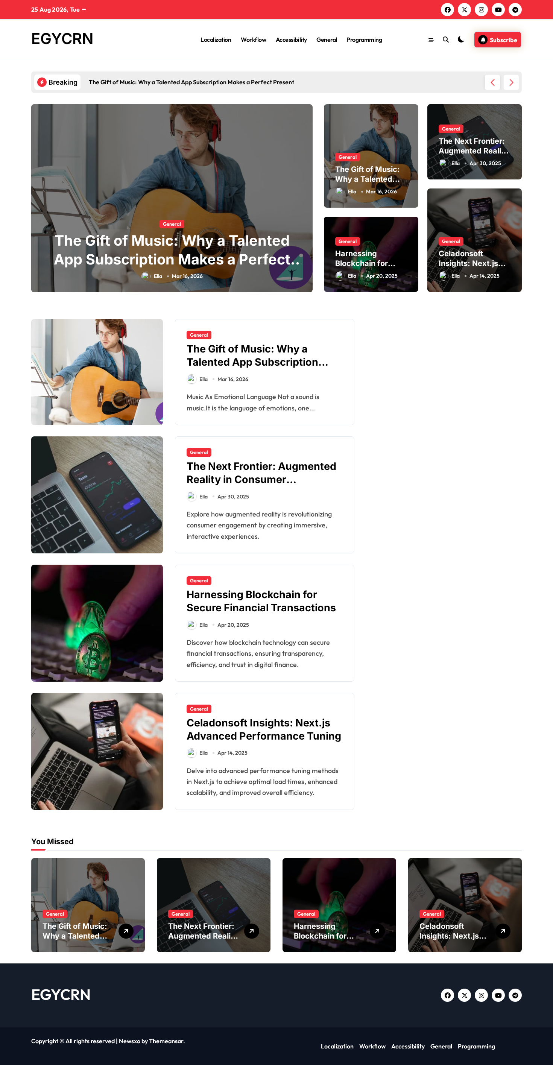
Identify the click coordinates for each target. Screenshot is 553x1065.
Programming (364, 39)
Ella (158, 276)
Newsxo (129, 1041)
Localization (216, 39)
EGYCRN (62, 38)
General (326, 39)
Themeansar (166, 1041)
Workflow (253, 39)
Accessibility (291, 39)
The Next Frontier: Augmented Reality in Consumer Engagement (261, 479)
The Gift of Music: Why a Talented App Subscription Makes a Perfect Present (172, 259)
